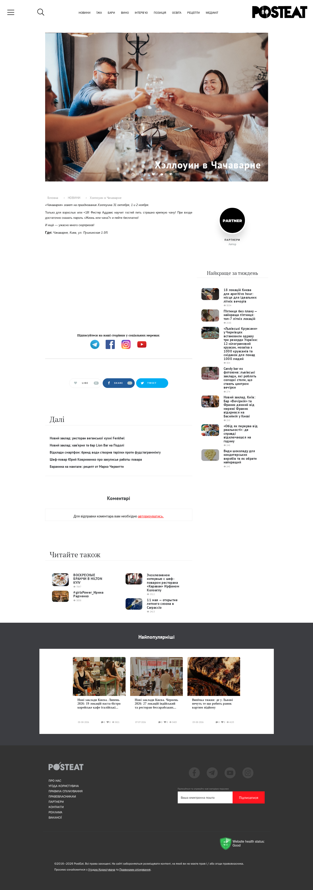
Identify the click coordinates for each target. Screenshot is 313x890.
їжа (99, 13)
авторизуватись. (151, 516)
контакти (56, 807)
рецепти (193, 13)
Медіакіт (212, 13)
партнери (56, 801)
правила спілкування (65, 791)
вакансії (55, 817)
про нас (55, 780)
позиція (160, 13)
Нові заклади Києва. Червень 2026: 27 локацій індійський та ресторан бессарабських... (156, 703)
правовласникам (62, 796)
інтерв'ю (141, 13)
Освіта (176, 13)
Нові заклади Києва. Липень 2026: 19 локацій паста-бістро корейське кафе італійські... (99, 703)
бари (111, 13)
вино (125, 13)
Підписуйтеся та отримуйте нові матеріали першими (203, 788)
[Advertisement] (118, 286)
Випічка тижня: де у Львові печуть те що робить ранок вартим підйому (212, 703)
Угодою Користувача (101, 869)
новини (85, 13)
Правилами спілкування (135, 869)
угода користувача (64, 786)
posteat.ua (123, 335)
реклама (55, 812)
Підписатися (248, 797)
